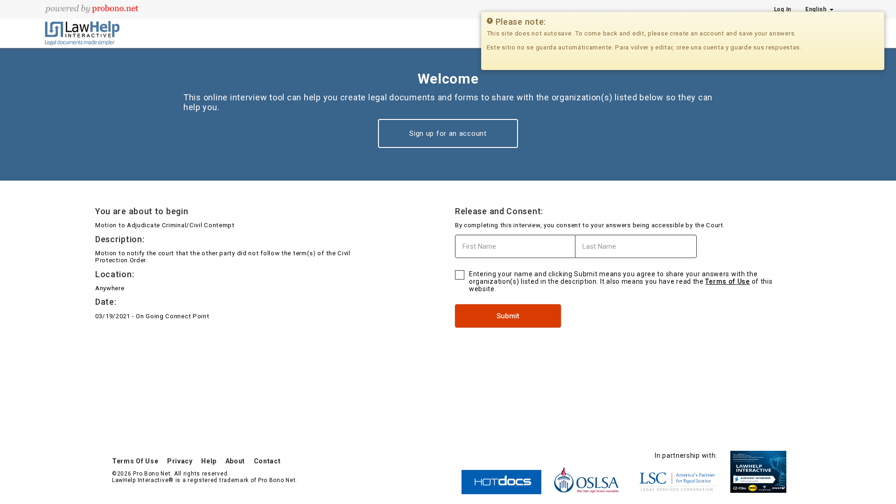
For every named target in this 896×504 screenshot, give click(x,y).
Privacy (180, 461)
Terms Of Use (135, 461)
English (817, 9)
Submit (508, 316)
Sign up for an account (447, 133)
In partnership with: (686, 455)
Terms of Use (727, 281)
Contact (267, 461)
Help (209, 461)
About (235, 461)
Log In (782, 9)
